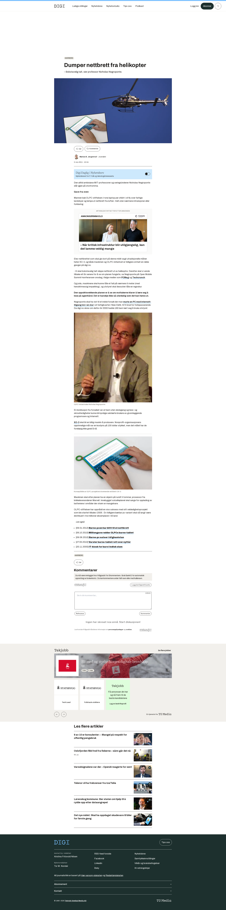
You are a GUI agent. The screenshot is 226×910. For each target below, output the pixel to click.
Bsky (96, 868)
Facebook (99, 858)
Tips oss (165, 842)
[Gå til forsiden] (59, 6)
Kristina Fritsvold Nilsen (65, 856)
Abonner (207, 6)
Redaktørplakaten (114, 875)
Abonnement (60, 884)
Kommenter (93, 149)
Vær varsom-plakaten (91, 875)
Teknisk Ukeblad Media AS (75, 901)
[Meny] (218, 6)
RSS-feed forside (102, 854)
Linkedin (98, 863)
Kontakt (58, 891)
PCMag (125, 277)
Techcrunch (138, 277)
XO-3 (76, 422)
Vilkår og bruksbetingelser (147, 863)
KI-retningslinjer (142, 868)
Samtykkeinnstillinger (145, 858)
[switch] (147, 173)
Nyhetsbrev (140, 854)
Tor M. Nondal (61, 866)
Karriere (69, 58)
